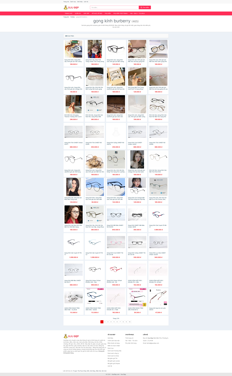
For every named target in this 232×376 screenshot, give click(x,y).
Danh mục (73, 1)
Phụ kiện (108, 13)
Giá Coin (104, 371)
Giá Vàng (92, 371)
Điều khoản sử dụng (114, 343)
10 (129, 322)
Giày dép (86, 13)
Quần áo (78, 13)
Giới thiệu (80, 1)
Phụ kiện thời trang (120, 13)
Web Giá (98, 371)
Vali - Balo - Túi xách (137, 13)
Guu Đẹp (123, 374)
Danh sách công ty (113, 353)
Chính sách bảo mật (113, 340)
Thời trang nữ (129, 338)
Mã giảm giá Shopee (114, 363)
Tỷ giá (75, 371)
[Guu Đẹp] (72, 336)
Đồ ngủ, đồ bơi (97, 13)
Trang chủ (66, 1)
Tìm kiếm (145, 7)
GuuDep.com (115, 374)
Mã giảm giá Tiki (112, 358)
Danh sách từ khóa (113, 356)
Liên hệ (86, 1)
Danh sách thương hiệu (114, 350)
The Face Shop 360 (83, 371)
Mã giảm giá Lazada (114, 361)
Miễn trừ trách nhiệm (114, 345)
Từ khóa (72, 17)
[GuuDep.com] (71, 7)
